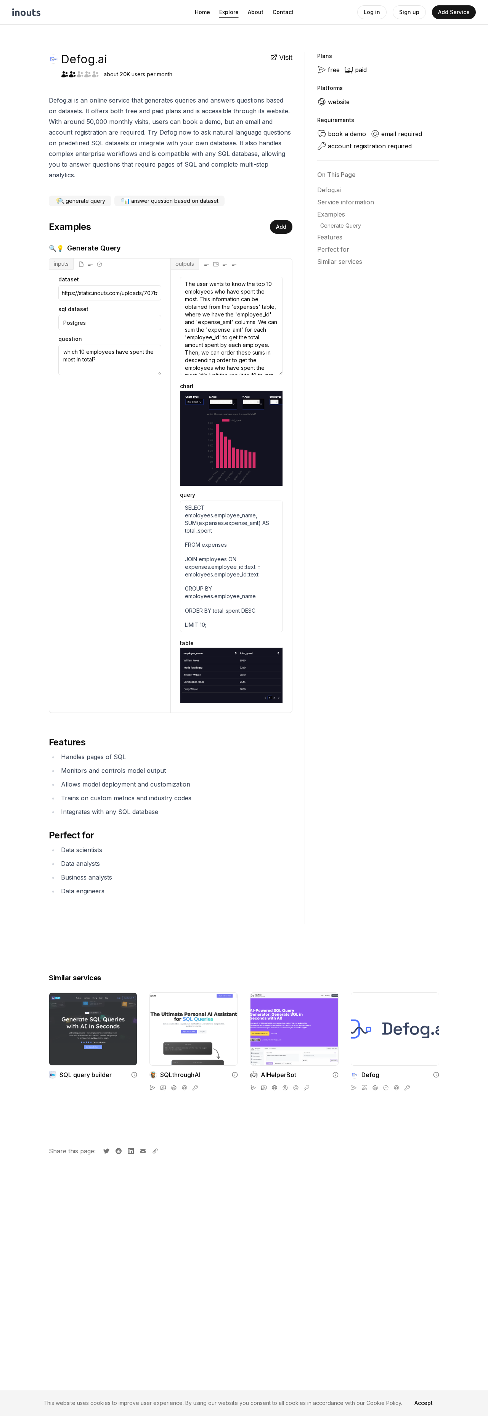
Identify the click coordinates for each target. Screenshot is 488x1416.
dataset (68, 279)
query (187, 495)
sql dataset (73, 309)
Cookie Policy (383, 1403)
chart (187, 386)
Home (202, 12)
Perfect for (333, 249)
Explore (229, 12)
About (255, 12)
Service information (345, 202)
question (70, 339)
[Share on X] (105, 1150)
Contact (283, 12)
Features (329, 237)
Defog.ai (329, 190)
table (187, 643)
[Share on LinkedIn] (130, 1150)
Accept (423, 1403)
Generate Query (340, 225)
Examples (331, 214)
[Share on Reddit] (118, 1150)
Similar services (339, 261)
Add (281, 226)
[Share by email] (142, 1150)
